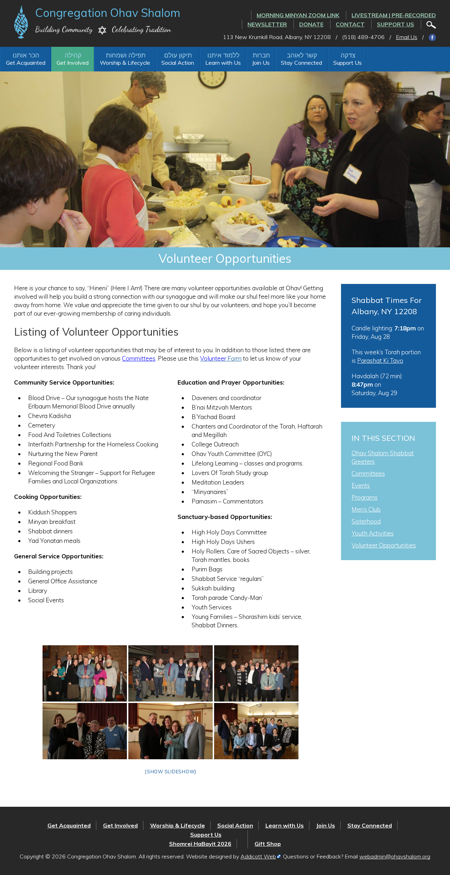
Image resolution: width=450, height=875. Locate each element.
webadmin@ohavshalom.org (394, 856)
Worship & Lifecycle (125, 62)
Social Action (177, 62)
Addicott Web (258, 856)
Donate (311, 24)
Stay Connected (301, 62)
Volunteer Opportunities (384, 545)
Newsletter (267, 24)
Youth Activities (373, 533)
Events (361, 485)
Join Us (261, 62)
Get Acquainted (25, 62)
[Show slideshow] (170, 771)
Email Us (406, 36)
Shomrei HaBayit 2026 (200, 843)
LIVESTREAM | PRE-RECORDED (394, 15)
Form (221, 358)
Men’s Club (366, 509)
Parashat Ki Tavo (380, 360)
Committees (138, 358)
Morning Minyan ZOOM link (298, 15)
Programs (365, 497)
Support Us (395, 24)
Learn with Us (223, 62)
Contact (350, 24)
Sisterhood (366, 521)
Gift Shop (268, 843)
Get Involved (73, 62)
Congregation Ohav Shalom (107, 13)
